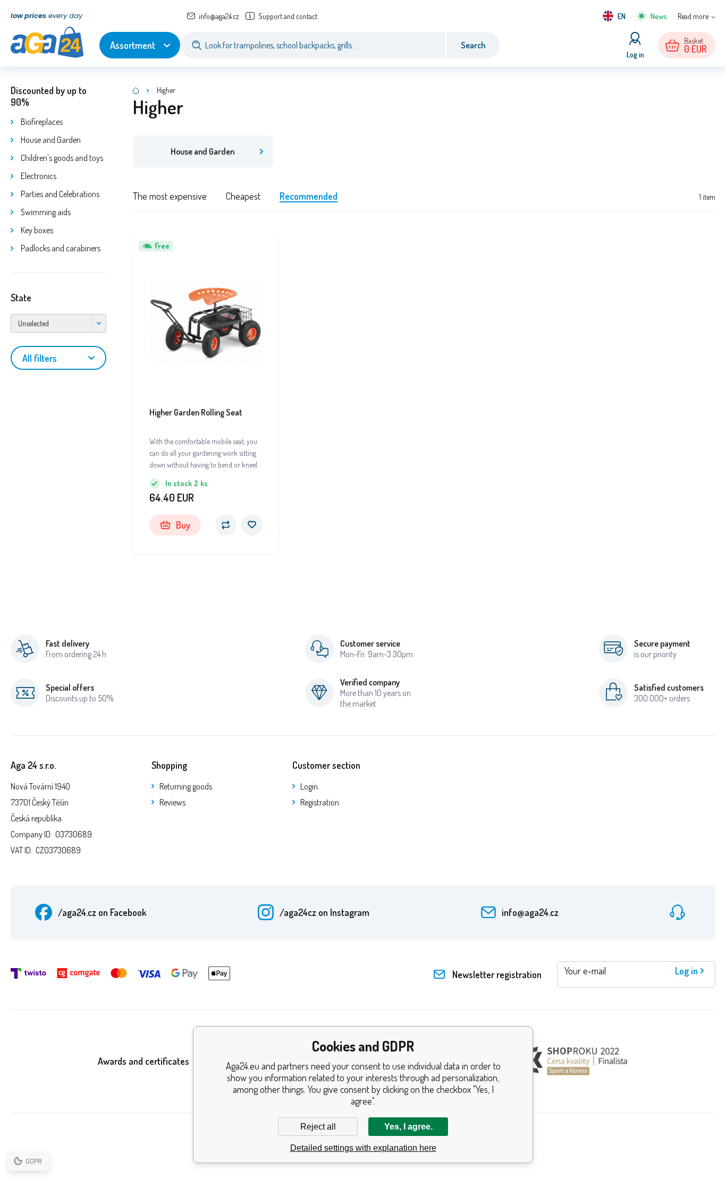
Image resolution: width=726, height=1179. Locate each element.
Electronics (38, 176)
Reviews (172, 802)
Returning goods (185, 786)
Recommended (308, 196)
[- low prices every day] (136, 90)
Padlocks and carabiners (60, 248)
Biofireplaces (42, 121)
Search (473, 45)
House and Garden (51, 139)
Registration (319, 802)
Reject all (318, 1126)
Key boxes (37, 230)
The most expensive (170, 196)
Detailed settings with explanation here (363, 1147)
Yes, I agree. (408, 1126)
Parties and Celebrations (60, 194)
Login (309, 786)
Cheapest (243, 196)
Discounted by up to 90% (49, 96)
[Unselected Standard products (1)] (58, 323)
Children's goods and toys (62, 157)
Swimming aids (46, 212)
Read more (693, 16)
